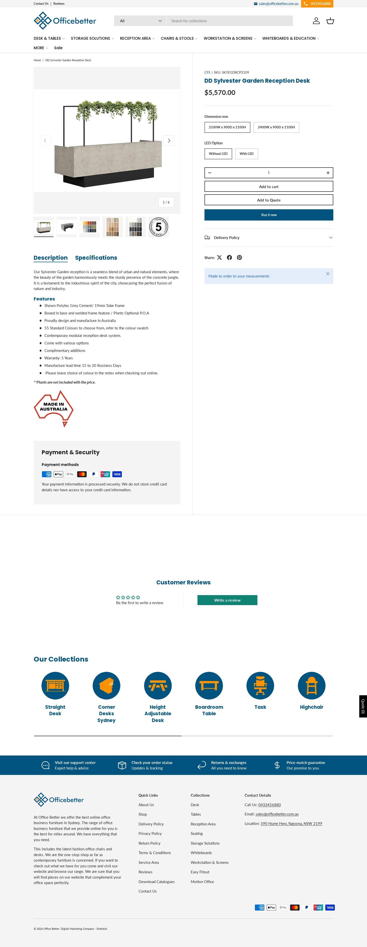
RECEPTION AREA (135, 38)
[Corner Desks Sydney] (106, 686)
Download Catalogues (157, 881)
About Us (146, 804)
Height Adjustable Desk (158, 714)
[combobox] (203, 20)
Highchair (311, 707)
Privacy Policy (150, 833)
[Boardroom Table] (209, 686)
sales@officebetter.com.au (277, 814)
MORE (39, 47)
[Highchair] (312, 686)
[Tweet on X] (219, 257)
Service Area (149, 862)
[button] (330, 20)
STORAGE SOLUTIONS (90, 38)
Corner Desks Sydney (106, 714)
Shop (143, 814)
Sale (58, 47)
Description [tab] (51, 258)
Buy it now (269, 215)
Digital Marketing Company (77, 928)
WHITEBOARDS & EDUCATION (289, 38)
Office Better (51, 928)
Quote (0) (363, 706)
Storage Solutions (205, 843)
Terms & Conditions (155, 852)
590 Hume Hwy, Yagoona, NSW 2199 (291, 823)
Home (37, 60)
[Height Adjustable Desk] (158, 686)
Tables (196, 814)
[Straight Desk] (55, 686)
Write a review (227, 600)
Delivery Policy (151, 824)
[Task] (260, 686)
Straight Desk (55, 710)
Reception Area (203, 824)
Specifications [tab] (96, 258)
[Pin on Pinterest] (239, 257)
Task (260, 707)
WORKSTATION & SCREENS (228, 38)
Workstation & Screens (210, 862)
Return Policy (150, 843)
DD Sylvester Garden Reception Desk (68, 60)
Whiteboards (201, 852)
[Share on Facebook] (229, 257)
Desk (195, 804)
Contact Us (41, 3)
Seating (197, 833)
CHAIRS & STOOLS (177, 38)
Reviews (58, 3)
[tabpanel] (107, 349)
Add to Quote (269, 200)
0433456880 (269, 804)
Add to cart (269, 186)
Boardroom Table (209, 710)
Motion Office (202, 881)
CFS (207, 72)
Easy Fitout (200, 872)
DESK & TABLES (47, 38)
